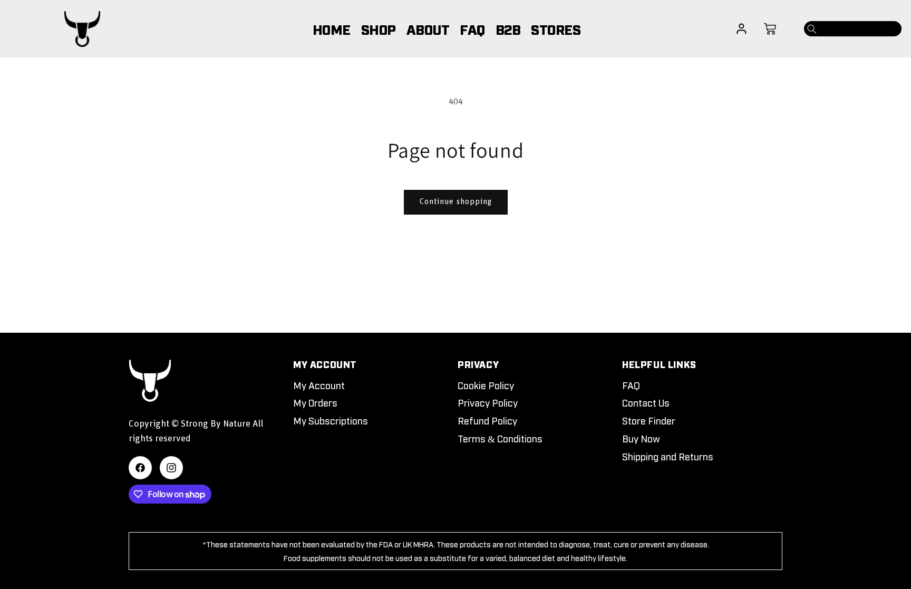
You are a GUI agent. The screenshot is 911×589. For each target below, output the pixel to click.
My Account (319, 385)
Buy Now (641, 438)
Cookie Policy (486, 385)
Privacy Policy (488, 402)
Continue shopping (456, 202)
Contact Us (646, 402)
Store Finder (648, 420)
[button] (769, 29)
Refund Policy (487, 420)
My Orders (315, 402)
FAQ (631, 385)
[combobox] (853, 29)
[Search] (812, 29)
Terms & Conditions (500, 438)
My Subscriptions (330, 420)
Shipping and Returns (667, 456)
